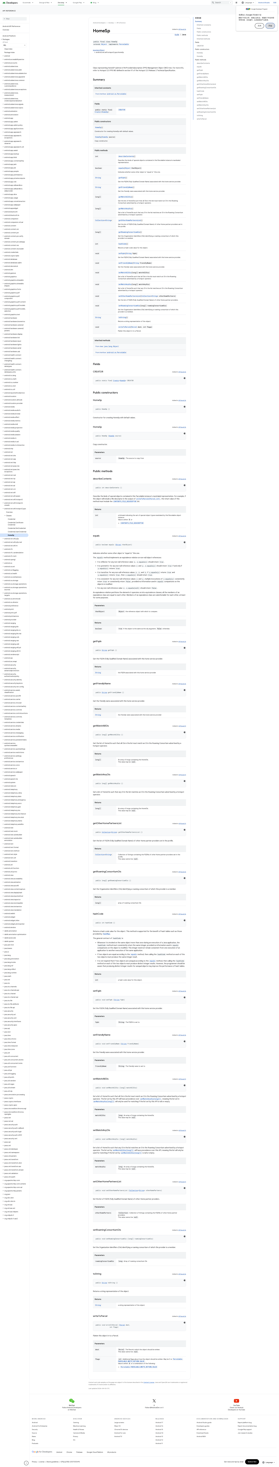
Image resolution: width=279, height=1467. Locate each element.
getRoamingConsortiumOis (129, 232)
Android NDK (201, 1436)
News (34, 1436)
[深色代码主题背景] (184, 378)
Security (35, 1429)
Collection (100, 220)
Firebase (79, 1452)
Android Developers (99, 23)
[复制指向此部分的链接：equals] (102, 536)
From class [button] (107, 346)
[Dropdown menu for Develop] (67, 2)
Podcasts (35, 1443)
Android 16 (159, 1426)
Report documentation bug (247, 1426)
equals (121, 168)
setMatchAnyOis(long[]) (150, 1099)
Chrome (69, 1452)
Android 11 (159, 1443)
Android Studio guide (204, 1422)
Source (34, 1433)
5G (74, 1440)
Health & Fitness (78, 1429)
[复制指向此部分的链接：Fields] (102, 364)
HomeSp (105, 112)
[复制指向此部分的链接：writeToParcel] (109, 1316)
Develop (61, 3)
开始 (270, 26)
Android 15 (159, 1429)
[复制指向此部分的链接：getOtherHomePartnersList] (123, 823)
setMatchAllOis (125, 273)
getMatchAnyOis (125, 209)
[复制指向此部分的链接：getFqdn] (103, 641)
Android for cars (120, 1433)
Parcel (134, 327)
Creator (98, 112)
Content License (149, 1382)
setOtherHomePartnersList (130, 296)
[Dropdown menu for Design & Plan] (52, 2)
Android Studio (264, 3)
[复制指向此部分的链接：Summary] (107, 80)
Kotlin (177, 35)
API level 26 (182, 29)
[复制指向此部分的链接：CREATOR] (105, 372)
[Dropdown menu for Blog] (99, 2)
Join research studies (245, 1433)
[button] (14, 39)
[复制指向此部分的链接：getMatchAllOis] (111, 726)
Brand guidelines (53, 1462)
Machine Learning (79, 1426)
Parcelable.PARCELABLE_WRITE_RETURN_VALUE (139, 1367)
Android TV (118, 1436)
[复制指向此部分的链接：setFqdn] (103, 991)
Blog (94, 3)
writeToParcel (125, 327)
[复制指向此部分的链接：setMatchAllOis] (111, 1079)
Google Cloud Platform (95, 1452)
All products (111, 1452)
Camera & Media (79, 1433)
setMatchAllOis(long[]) (123, 1150)
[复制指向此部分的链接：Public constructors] (120, 393)
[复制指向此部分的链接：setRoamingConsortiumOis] (123, 1230)
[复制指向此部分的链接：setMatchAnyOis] (112, 1130)
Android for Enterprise (39, 1426)
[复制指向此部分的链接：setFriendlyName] (112, 1035)
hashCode (122, 244)
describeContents (126, 156)
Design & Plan (44, 3)
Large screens (119, 1422)
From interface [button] (111, 94)
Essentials (27, 3)
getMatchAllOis (125, 197)
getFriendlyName (126, 187)
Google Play (77, 3)
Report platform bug (245, 1422)
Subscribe (252, 1462)
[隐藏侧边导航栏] (26, 1463)
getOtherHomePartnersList (130, 220)
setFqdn (122, 253)
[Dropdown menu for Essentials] (34, 2)
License (41, 1462)
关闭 (259, 26)
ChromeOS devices (121, 1429)
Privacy (75, 1436)
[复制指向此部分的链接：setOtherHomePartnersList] (123, 1181)
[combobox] (222, 3)
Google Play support (245, 1429)
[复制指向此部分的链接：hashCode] (105, 914)
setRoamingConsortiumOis (129, 306)
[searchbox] (15, 19)
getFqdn (122, 178)
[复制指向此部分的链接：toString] (103, 1274)
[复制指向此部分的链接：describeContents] (113, 479)
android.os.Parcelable (116, 94)
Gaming (76, 1422)
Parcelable (124, 44)
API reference (9, 11)
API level (5, 42)
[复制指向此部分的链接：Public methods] (114, 471)
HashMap (106, 934)
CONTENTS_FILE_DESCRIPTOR (124, 501)
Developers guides (203, 1426)
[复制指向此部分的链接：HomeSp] (104, 400)
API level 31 (182, 726)
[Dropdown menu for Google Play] (85, 2)
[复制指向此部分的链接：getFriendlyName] (113, 683)
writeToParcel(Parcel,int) (148, 499)
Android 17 (159, 1422)
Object (104, 44)
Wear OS (117, 1426)
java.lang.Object (99, 50)
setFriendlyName (125, 263)
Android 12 (159, 1440)
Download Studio (202, 1433)
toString (122, 317)
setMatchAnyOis (125, 284)
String (98, 178)
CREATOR (122, 110)
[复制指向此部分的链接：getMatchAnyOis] (112, 774)
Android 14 (159, 1433)
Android (35, 1422)
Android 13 (159, 1436)
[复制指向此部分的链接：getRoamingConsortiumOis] (123, 872)
